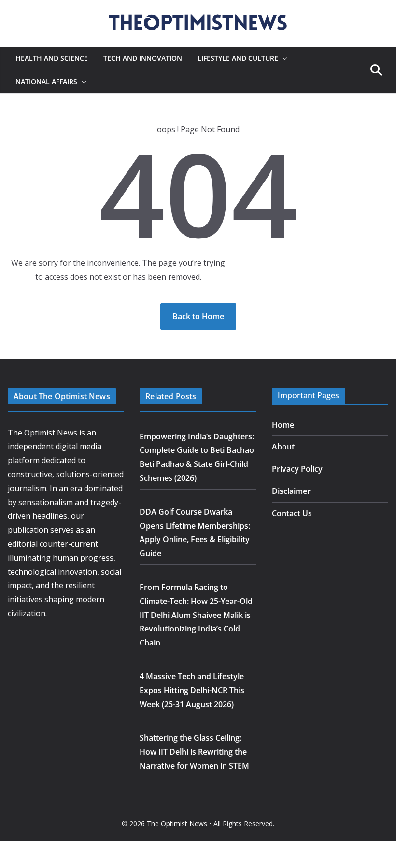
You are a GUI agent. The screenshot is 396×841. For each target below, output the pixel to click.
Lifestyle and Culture (238, 58)
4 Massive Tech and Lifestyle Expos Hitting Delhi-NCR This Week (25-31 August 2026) (192, 690)
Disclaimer (291, 491)
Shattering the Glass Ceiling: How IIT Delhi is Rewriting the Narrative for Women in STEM (194, 751)
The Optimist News (177, 823)
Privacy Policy (297, 468)
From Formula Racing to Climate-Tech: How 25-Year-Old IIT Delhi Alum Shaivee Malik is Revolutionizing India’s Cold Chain (196, 615)
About (283, 446)
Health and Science (51, 58)
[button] (283, 58)
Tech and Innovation (142, 58)
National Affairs (46, 81)
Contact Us (292, 513)
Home (283, 425)
